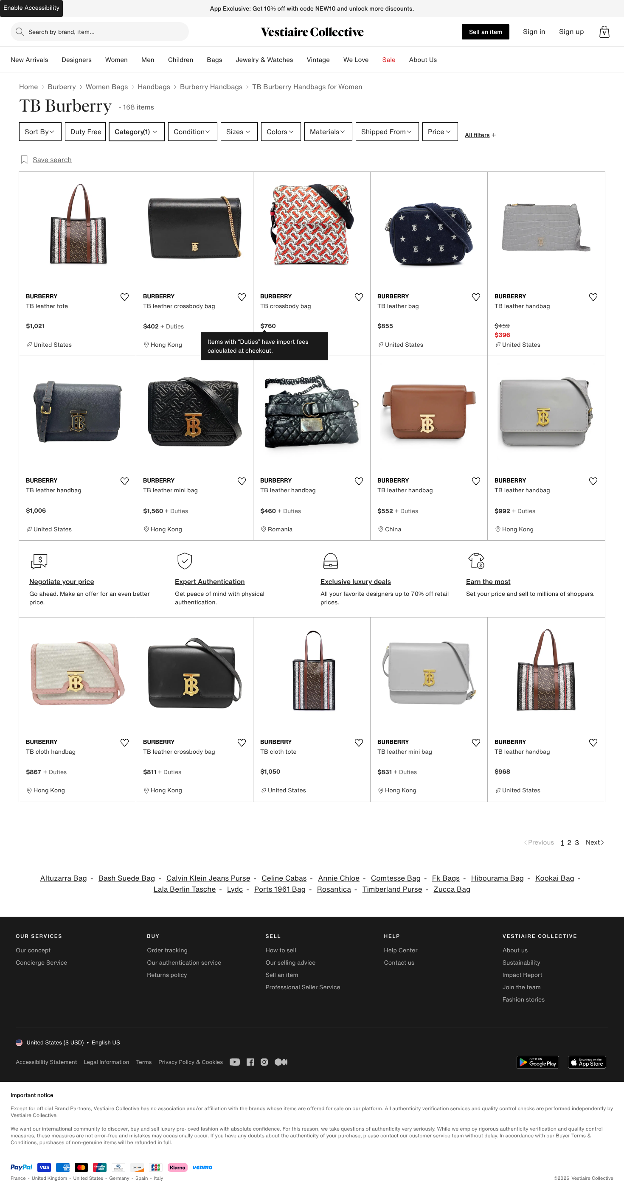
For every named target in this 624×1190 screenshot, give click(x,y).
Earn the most (488, 581)
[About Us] (443, 59)
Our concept (33, 950)
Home (28, 86)
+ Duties (172, 326)
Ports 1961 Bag (280, 889)
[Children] (200, 59)
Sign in (534, 31)
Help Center (401, 950)
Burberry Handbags (211, 86)
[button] (604, 32)
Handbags (154, 86)
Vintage (317, 60)
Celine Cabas (283, 878)
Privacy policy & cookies (190, 1062)
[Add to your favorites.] (124, 297)
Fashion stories (524, 999)
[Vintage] (336, 59)
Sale (389, 60)
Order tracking (167, 950)
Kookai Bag (554, 878)
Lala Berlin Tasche (185, 889)
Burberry (62, 86)
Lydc (235, 889)
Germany (119, 1178)
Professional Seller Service (302, 987)
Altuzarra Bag (63, 878)
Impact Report (522, 975)
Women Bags (107, 86)
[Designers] (98, 59)
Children (181, 60)
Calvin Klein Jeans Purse (208, 878)
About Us (423, 60)
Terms (144, 1062)
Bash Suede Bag (126, 878)
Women (116, 60)
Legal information (106, 1062)
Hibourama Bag (497, 878)
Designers (77, 60)
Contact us (399, 962)
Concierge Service (41, 962)
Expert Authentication (210, 581)
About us (515, 950)
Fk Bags (446, 878)
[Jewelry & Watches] (299, 59)
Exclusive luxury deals (355, 581)
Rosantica (334, 889)
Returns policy (167, 975)
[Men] (161, 59)
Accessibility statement (46, 1062)
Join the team (522, 987)
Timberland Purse (392, 889)
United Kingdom (49, 1178)
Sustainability (521, 962)
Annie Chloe (339, 878)
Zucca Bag (451, 889)
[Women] (134, 59)
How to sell (280, 950)
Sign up (571, 31)
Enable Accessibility (31, 7)
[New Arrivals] (54, 59)
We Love (356, 60)
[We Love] (375, 59)
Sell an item (485, 31)
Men (148, 60)
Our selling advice (290, 962)
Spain (141, 1178)
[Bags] (228, 59)
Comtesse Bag (396, 878)
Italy (158, 1178)
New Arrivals (29, 60)
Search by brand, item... (61, 31)
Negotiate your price (61, 581)
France (18, 1178)
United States (88, 1178)
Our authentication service (184, 962)
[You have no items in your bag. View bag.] (604, 32)
